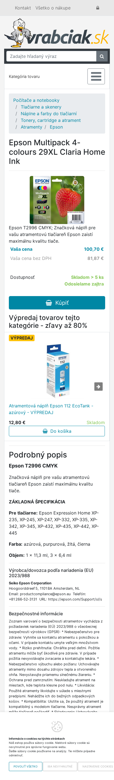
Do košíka (59, 431)
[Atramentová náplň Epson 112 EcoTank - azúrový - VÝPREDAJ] (57, 371)
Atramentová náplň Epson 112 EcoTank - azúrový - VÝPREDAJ (51, 409)
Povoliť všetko (26, 766)
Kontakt (23, 8)
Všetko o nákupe (53, 8)
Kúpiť (60, 302)
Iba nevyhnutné (60, 766)
